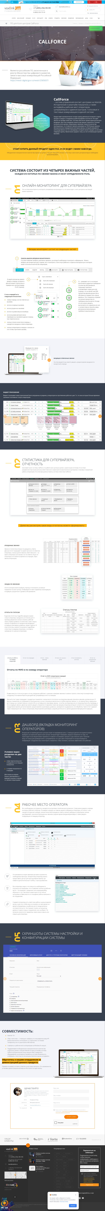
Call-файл (67, 1181)
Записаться (79, 2)
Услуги (14, 18)
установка (70, 1159)
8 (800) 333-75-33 (39, 12)
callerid (58, 1171)
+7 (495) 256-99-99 (42, 8)
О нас (91, 18)
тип (57, 1168)
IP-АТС (33, 18)
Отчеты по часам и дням (60, 658)
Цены (86, 18)
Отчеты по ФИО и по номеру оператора (12, 659)
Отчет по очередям (28, 658)
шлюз (64, 1174)
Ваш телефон (57, 1095)
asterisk (58, 1153)
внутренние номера (60, 1178)
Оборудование (80, 18)
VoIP (57, 1165)
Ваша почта (56, 1102)
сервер (64, 1162)
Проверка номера (94, 28)
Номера (51, 18)
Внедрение (71, 18)
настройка (67, 1153)
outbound (58, 1184)
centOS (64, 1165)
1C (71, 1178)
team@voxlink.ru (64, 7)
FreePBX (64, 1156)
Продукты (57, 18)
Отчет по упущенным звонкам (92, 659)
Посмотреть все (95, 1139)
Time (64, 1168)
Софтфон (58, 1187)
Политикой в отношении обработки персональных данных (74, 1111)
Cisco (67, 1184)
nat (66, 1171)
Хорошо (73, 1205)
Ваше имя (56, 1088)
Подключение (59, 1159)
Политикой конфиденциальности (63, 1112)
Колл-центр (40, 18)
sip (56, 1156)
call (57, 1162)
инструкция (68, 1187)
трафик (57, 1190)
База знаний (20, 18)
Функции (28, 18)
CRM (46, 18)
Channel (58, 1181)
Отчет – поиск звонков (44, 658)
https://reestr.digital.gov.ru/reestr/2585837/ (29, 80)
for (57, 1174)
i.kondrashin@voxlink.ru (35, 1105)
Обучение (63, 18)
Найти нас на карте (9, 1180)
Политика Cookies (64, 1201)
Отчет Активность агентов (76, 658)
